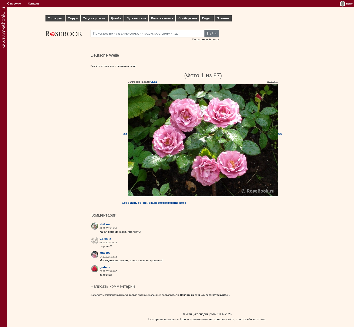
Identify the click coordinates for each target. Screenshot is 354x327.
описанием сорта (126, 66)
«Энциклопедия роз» (201, 314)
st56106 (105, 252)
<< (125, 134)
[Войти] (342, 4)
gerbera (105, 267)
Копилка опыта (162, 18)
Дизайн (116, 18)
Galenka (105, 238)
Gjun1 (153, 82)
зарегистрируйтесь (217, 295)
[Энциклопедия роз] (3, 27)
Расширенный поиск (205, 39)
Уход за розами (94, 18)
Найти (212, 33)
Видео (206, 18)
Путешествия (136, 18)
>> (280, 134)
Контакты (34, 3)
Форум (73, 18)
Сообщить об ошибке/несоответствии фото (154, 202)
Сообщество (187, 18)
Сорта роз (55, 18)
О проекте (14, 3)
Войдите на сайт (190, 295)
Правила (223, 18)
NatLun (105, 224)
